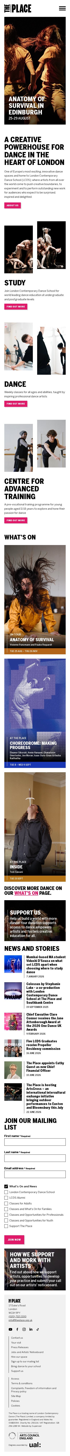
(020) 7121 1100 (17, 1316)
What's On (26, 893)
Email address (19, 1168)
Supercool (36, 1426)
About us (12, 205)
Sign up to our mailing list (25, 1361)
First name (17, 1136)
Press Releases (20, 1347)
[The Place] (17, 8)
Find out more (16, 306)
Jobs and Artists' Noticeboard (27, 1352)
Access (15, 1378)
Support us (17, 1371)
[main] (35, 653)
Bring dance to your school (26, 1366)
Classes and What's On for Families (30, 1209)
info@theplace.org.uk (20, 1320)
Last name (17, 1152)
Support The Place (20, 1226)
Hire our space (19, 1356)
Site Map (16, 1396)
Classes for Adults (20, 1203)
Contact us (17, 1337)
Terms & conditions (21, 1383)
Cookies (15, 1405)
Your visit (16, 1342)
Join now (14, 1239)
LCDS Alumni (17, 1197)
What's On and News (23, 1186)
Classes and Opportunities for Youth (31, 1220)
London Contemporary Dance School (32, 1192)
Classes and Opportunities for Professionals (36, 1214)
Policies (15, 1401)
